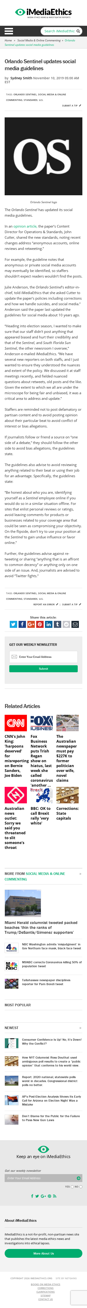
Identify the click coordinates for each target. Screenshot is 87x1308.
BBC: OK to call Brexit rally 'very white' (41, 816)
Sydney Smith (21, 78)
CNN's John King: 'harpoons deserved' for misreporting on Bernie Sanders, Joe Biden (16, 756)
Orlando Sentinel (25, 94)
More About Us (43, 1253)
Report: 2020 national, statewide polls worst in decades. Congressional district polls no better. (49, 1081)
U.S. (41, 100)
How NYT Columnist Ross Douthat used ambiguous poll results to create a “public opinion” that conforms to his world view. (51, 1061)
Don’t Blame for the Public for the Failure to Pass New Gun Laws (51, 1118)
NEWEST (11, 1027)
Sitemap (46, 1295)
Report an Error (44, 604)
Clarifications (45, 1291)
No (76, 1186)
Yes (67, 1186)
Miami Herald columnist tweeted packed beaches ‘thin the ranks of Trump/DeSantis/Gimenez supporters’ (41, 927)
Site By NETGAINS (66, 1278)
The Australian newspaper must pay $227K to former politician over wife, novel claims (66, 758)
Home (8, 40)
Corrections (46, 1288)
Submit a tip (70, 105)
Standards (31, 100)
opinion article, (25, 226)
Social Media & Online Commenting (39, 40)
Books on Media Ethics (45, 1284)
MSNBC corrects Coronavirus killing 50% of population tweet (52, 964)
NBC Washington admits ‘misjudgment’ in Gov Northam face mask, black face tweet (51, 946)
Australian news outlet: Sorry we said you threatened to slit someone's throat (15, 828)
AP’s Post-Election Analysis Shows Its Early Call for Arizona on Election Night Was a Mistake (51, 1100)
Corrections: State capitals (67, 813)
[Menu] (9, 31)
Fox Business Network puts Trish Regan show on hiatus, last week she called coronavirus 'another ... (42, 761)
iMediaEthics (43, 13)
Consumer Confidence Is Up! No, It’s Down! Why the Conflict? (52, 1041)
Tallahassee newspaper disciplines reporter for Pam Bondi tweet (46, 982)
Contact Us (45, 1299)
